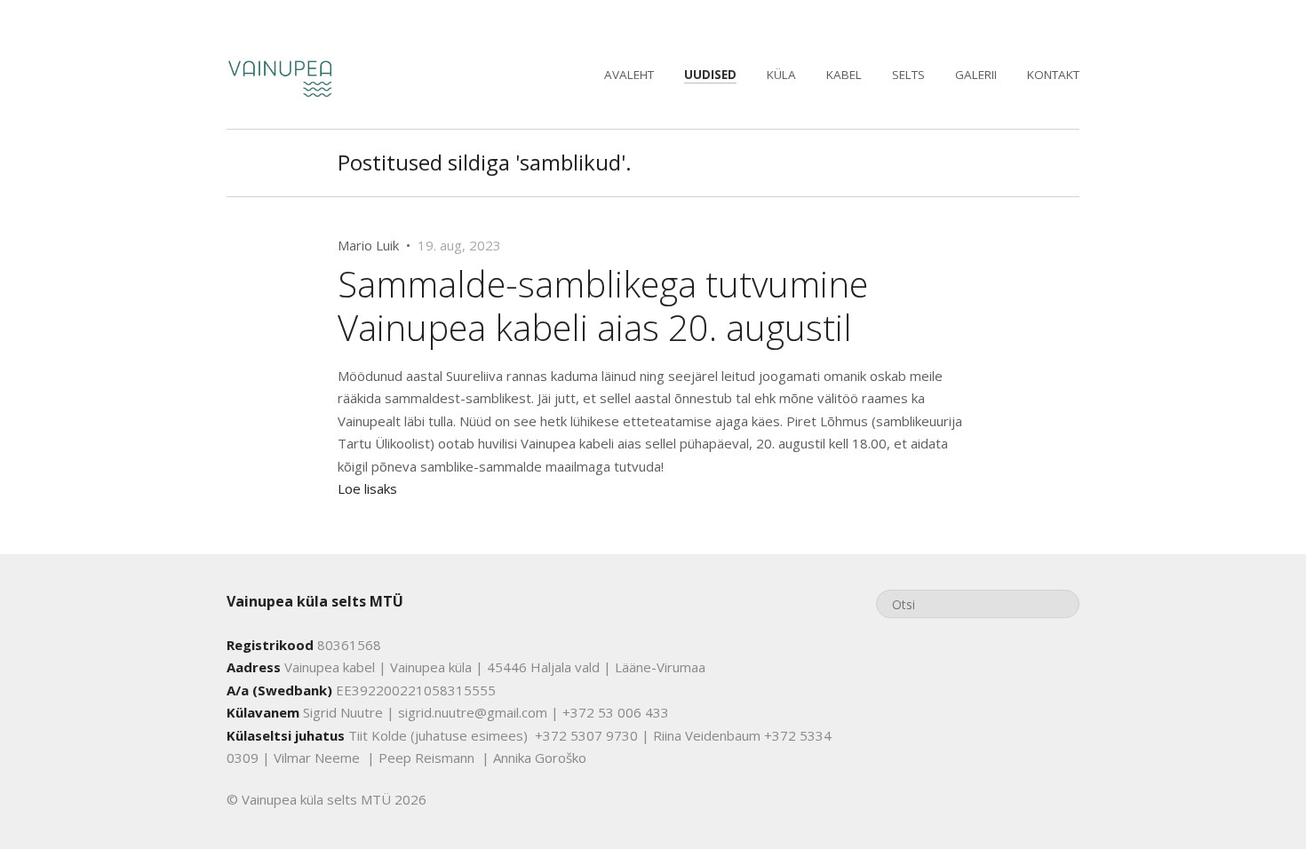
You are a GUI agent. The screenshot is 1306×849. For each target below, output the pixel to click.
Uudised (710, 75)
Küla (781, 75)
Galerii (976, 75)
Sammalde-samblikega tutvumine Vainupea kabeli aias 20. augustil (603, 305)
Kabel (844, 75)
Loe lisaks (367, 488)
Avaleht (629, 75)
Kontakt (1053, 75)
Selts (908, 75)
